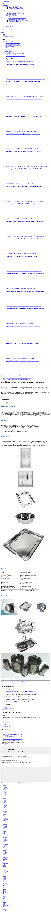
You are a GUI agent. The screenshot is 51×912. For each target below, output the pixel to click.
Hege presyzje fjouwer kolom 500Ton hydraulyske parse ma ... (23, 326)
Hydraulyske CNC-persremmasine (15, 7)
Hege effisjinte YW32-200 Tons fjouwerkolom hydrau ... (21, 696)
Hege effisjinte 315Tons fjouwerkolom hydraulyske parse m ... (22, 343)
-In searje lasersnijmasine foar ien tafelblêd (17, 18)
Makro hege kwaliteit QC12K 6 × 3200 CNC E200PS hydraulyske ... (24, 221)
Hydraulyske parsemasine (11, 15)
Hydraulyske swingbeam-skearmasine (16, 13)
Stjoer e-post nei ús (4, 396)
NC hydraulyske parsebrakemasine (15, 8)
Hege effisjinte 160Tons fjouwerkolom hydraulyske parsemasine (18, 681)
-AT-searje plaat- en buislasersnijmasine (16, 19)
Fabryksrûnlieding (9, 26)
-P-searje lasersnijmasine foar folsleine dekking (18, 20)
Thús (4, 3)
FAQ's (4, 28)
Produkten (5, 5)
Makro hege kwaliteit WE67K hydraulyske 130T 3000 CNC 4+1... (24, 238)
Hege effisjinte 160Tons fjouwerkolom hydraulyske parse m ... (22, 361)
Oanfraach (5, 22)
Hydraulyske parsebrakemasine (12, 6)
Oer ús (4, 23)
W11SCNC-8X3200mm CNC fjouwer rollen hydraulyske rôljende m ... (25, 291)
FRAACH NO (4, 732)
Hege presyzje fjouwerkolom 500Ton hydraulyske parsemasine (19, 682)
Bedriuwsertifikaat (10, 25)
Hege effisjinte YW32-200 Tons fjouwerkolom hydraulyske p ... (23, 134)
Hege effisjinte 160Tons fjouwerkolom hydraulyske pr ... (21, 701)
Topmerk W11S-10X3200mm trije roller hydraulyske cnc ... (22, 256)
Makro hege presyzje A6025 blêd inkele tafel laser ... (20, 64)
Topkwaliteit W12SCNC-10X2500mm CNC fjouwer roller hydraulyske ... (26, 273)
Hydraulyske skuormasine (11, 10)
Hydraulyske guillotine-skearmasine (16, 12)
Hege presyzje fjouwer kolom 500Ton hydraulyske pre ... (21, 691)
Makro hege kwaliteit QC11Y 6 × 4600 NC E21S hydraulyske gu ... (24, 99)
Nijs (4, 27)
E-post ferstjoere (4, 744)
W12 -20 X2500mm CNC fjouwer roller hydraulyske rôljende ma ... (24, 186)
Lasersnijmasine (9, 16)
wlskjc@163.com (6, 726)
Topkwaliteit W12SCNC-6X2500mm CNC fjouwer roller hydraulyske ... (25, 308)
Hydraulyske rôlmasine (11, 14)
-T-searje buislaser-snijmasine (14, 21)
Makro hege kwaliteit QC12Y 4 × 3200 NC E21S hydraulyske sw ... (24, 203)
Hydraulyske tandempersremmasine (15, 9)
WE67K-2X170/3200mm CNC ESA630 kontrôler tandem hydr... (23, 81)
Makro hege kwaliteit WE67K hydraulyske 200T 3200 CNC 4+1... (24, 151)
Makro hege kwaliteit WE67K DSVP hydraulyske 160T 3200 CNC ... (25, 169)
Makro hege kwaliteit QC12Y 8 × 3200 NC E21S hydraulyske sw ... (24, 116)
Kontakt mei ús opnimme (8, 29)
